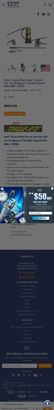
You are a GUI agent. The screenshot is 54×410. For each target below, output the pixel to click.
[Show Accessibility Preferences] (47, 403)
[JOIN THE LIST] (40, 219)
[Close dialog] (52, 188)
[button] (40, 219)
